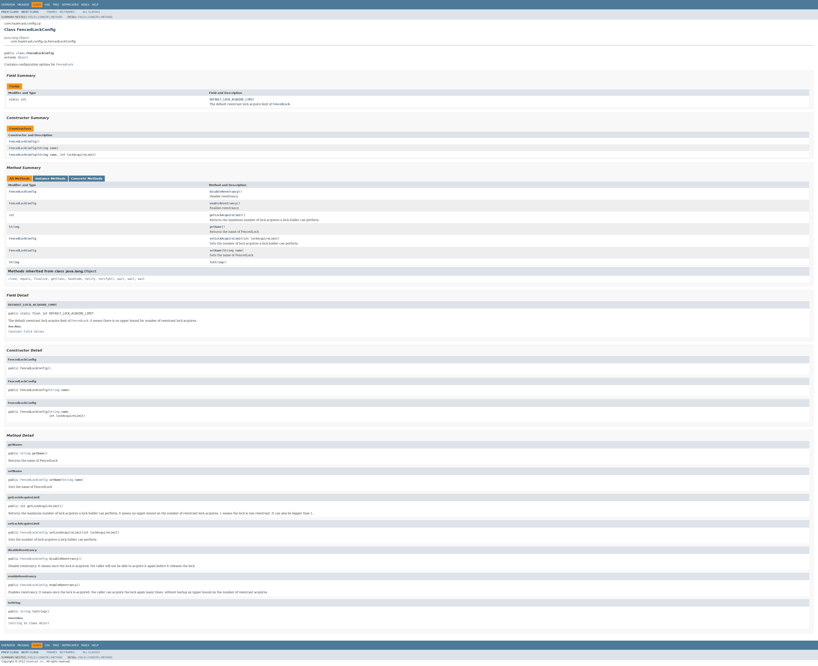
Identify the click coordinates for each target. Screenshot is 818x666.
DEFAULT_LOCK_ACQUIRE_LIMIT (232, 99)
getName (216, 226)
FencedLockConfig (22, 141)
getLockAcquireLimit (226, 215)
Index (85, 4)
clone (12, 279)
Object (23, 57)
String (43, 148)
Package (23, 4)
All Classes (91, 11)
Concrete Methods (86, 178)
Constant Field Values (26, 331)
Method (56, 17)
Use (47, 4)
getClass (58, 279)
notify (90, 279)
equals (25, 279)
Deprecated (70, 4)
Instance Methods (50, 178)
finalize (41, 279)
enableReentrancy (223, 203)
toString (216, 262)
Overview (8, 4)
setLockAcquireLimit (226, 238)
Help (95, 4)
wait (120, 279)
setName (216, 250)
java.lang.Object (16, 37)
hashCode (75, 279)
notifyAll (106, 279)
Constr (43, 17)
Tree (56, 4)
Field (32, 17)
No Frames (67, 11)
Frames (52, 11)
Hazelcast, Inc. (35, 661)
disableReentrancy (224, 191)
